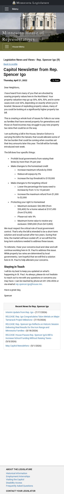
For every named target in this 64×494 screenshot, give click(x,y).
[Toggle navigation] (6, 9)
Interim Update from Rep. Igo (19, 312)
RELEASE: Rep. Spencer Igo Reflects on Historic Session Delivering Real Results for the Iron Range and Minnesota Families (32, 327)
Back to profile (10, 64)
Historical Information (16, 473)
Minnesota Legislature (32, 2)
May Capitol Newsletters (17, 346)
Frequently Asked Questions (19, 486)
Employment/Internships (18, 476)
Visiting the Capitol (15, 479)
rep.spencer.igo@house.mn (29, 284)
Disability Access (14, 483)
